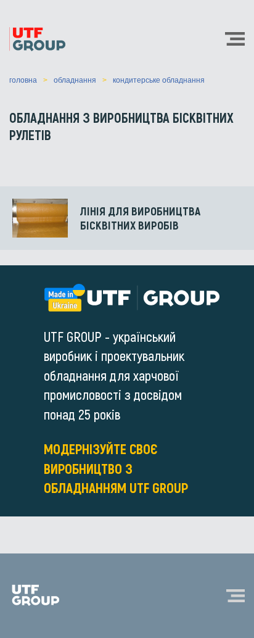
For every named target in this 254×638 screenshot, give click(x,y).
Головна (23, 80)
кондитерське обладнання (159, 80)
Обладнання (75, 80)
